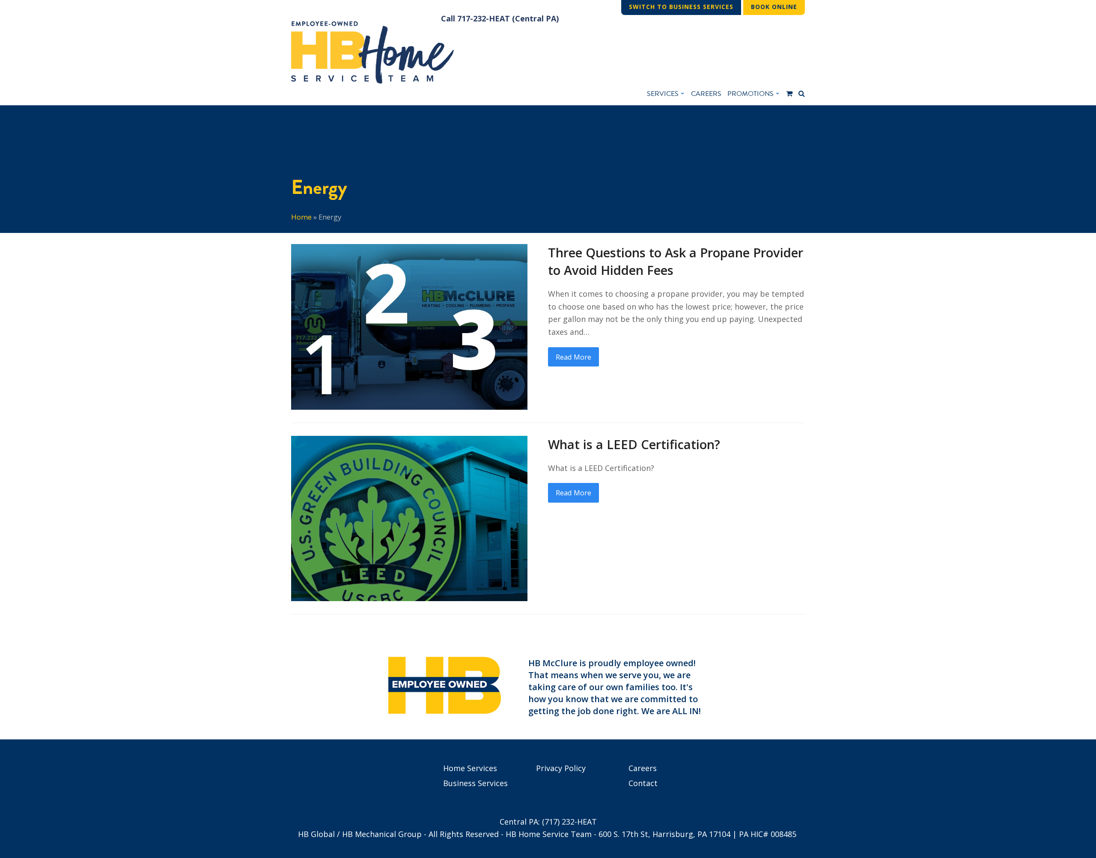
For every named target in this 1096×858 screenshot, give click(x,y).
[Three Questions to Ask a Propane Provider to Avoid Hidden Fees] (409, 326)
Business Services (475, 783)
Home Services (470, 768)
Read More (573, 357)
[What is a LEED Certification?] (409, 517)
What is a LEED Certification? (634, 444)
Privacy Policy (561, 768)
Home (301, 217)
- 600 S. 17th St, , (662, 834)
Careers (642, 768)
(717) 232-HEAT (569, 821)
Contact (643, 783)
